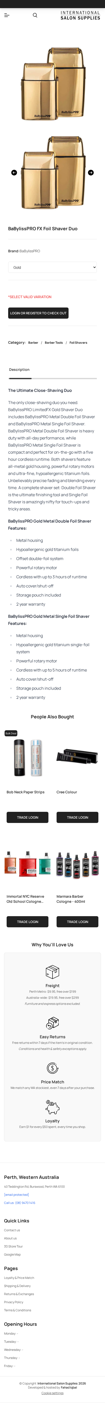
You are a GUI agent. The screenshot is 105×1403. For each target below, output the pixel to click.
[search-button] (35, 15)
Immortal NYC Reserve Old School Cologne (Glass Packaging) (25, 899)
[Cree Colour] (77, 757)
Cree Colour (67, 792)
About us (10, 1238)
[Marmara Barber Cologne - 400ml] (77, 861)
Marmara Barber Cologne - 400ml (71, 899)
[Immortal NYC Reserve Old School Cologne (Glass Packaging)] (27, 861)
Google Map (12, 1254)
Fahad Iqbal (69, 1387)
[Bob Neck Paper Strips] (27, 757)
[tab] (19, 371)
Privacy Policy (13, 1302)
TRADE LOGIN (27, 817)
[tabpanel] (52, 544)
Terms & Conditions (17, 1310)
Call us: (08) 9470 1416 (19, 1203)
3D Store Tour (13, 1246)
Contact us (12, 1230)
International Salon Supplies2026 (61, 1383)
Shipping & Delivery (17, 1286)
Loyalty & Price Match (19, 1278)
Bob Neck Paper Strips (26, 792)
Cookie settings (52, 1393)
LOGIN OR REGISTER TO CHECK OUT (38, 313)
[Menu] (7, 15)
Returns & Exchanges (19, 1294)
